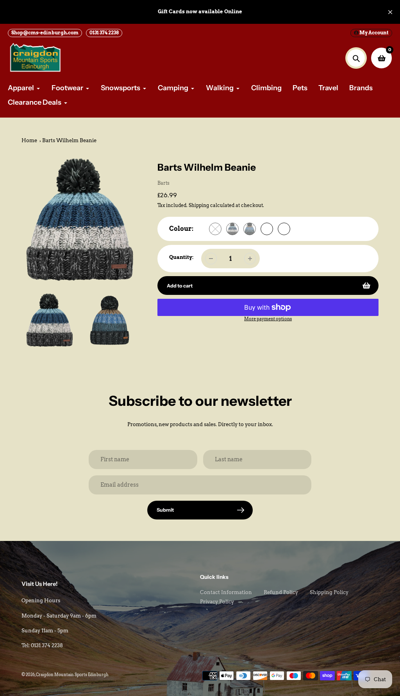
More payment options (268, 318)
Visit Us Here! (39, 583)
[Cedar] (284, 229)
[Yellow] (215, 229)
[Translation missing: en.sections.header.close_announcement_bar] (390, 12)
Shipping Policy (329, 592)
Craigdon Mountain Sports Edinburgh (72, 674)
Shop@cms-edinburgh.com (45, 33)
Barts (163, 183)
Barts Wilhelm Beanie (69, 140)
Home (29, 140)
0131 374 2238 (104, 33)
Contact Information (226, 592)
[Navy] (249, 229)
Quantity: (181, 257)
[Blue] (267, 229)
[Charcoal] (232, 229)
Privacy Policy (217, 602)
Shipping (199, 205)
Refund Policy (281, 592)
